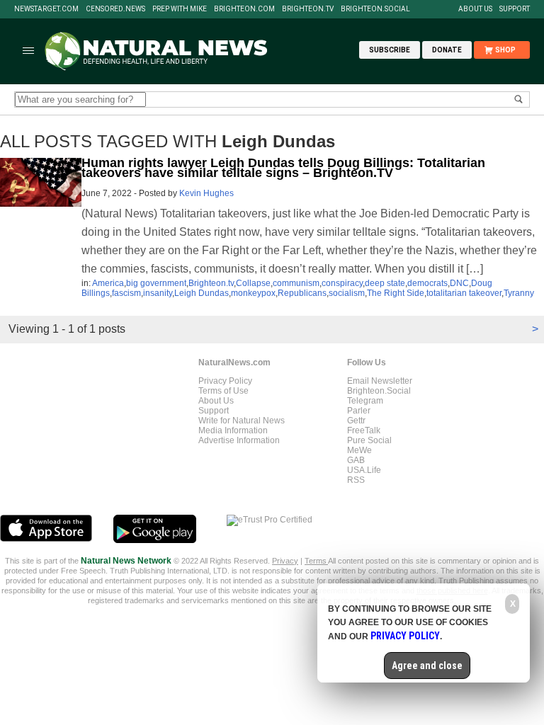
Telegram (365, 401)
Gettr (356, 421)
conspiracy (342, 283)
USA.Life (364, 470)
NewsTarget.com (46, 9)
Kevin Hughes (206, 193)
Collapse (253, 283)
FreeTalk (363, 430)
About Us (475, 9)
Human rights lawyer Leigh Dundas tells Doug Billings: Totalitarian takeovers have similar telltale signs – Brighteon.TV (283, 168)
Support (514, 9)
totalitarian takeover (464, 293)
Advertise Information (239, 440)
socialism (347, 293)
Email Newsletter (379, 381)
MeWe (359, 450)
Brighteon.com (244, 9)
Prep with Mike (179, 9)
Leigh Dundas (201, 293)
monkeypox (253, 293)
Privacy (285, 560)
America (108, 283)
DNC (459, 283)
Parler (358, 411)
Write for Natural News (241, 421)
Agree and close (427, 665)
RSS (356, 480)
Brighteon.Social (375, 9)
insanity (157, 293)
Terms (316, 560)
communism (296, 283)
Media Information (233, 430)
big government (156, 283)
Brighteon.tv (308, 9)
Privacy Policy (225, 381)
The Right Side (395, 293)
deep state (385, 283)
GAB (356, 460)
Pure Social (369, 440)
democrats (427, 283)
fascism (126, 293)
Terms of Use (223, 391)
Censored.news (115, 9)
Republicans (302, 293)
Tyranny (519, 293)
